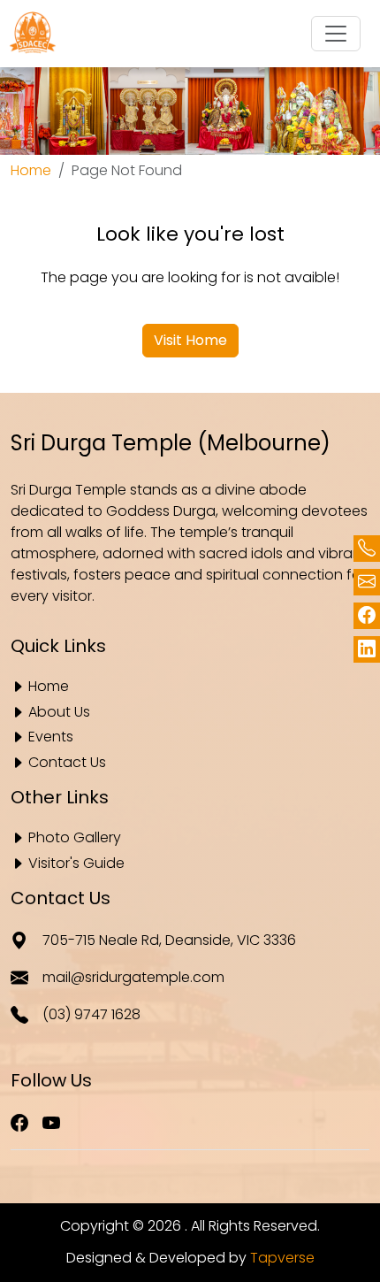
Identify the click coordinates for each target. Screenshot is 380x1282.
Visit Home (190, 340)
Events (50, 737)
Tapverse (282, 1257)
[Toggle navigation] (336, 33)
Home (31, 170)
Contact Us (67, 763)
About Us (59, 712)
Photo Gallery (74, 838)
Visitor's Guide (76, 864)
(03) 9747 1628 (91, 1014)
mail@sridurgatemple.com (133, 977)
